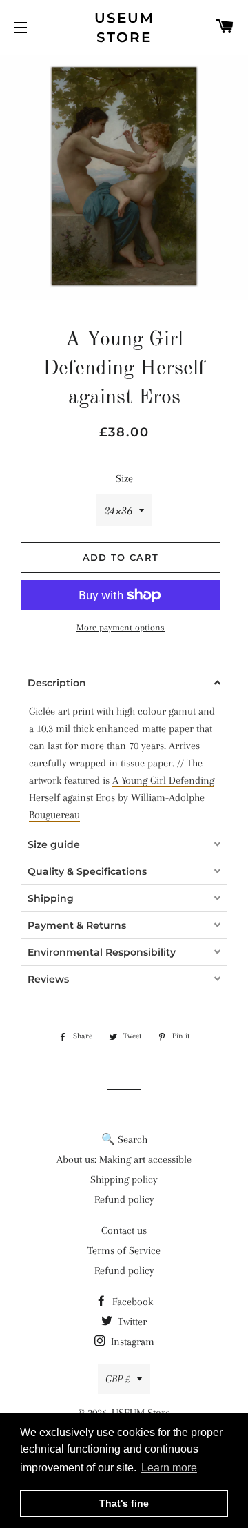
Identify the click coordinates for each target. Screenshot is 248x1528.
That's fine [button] (124, 1503)
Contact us (124, 1230)
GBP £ (117, 1379)
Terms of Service (124, 1250)
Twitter (131, 1321)
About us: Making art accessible (124, 1159)
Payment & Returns (77, 925)
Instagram (131, 1341)
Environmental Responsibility (102, 952)
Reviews (48, 979)
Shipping (51, 898)
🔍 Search (124, 1139)
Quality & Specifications (87, 871)
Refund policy (124, 1199)
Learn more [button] (169, 1467)
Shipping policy (124, 1179)
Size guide (54, 844)
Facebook (131, 1301)
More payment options (120, 627)
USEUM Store (124, 28)
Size (124, 478)
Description (57, 683)
